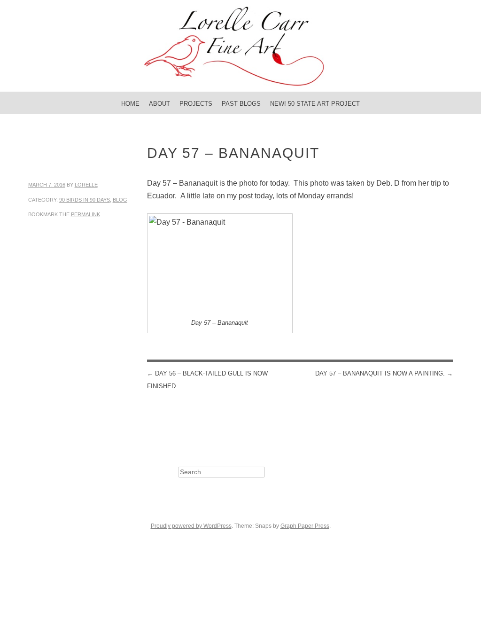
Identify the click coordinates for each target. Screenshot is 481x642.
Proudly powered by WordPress (191, 526)
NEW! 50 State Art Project (315, 103)
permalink (85, 214)
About (159, 103)
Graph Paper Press (304, 526)
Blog (120, 200)
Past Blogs (241, 103)
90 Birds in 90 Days (84, 200)
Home (130, 103)
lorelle (86, 185)
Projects (195, 103)
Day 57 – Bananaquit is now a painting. (384, 373)
